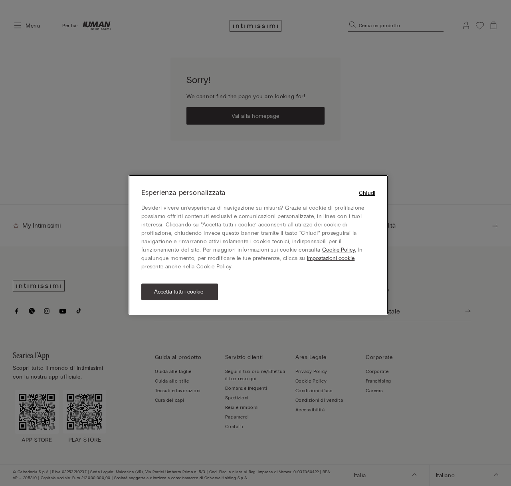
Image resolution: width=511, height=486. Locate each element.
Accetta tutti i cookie (178, 291)
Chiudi (367, 193)
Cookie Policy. (339, 249)
